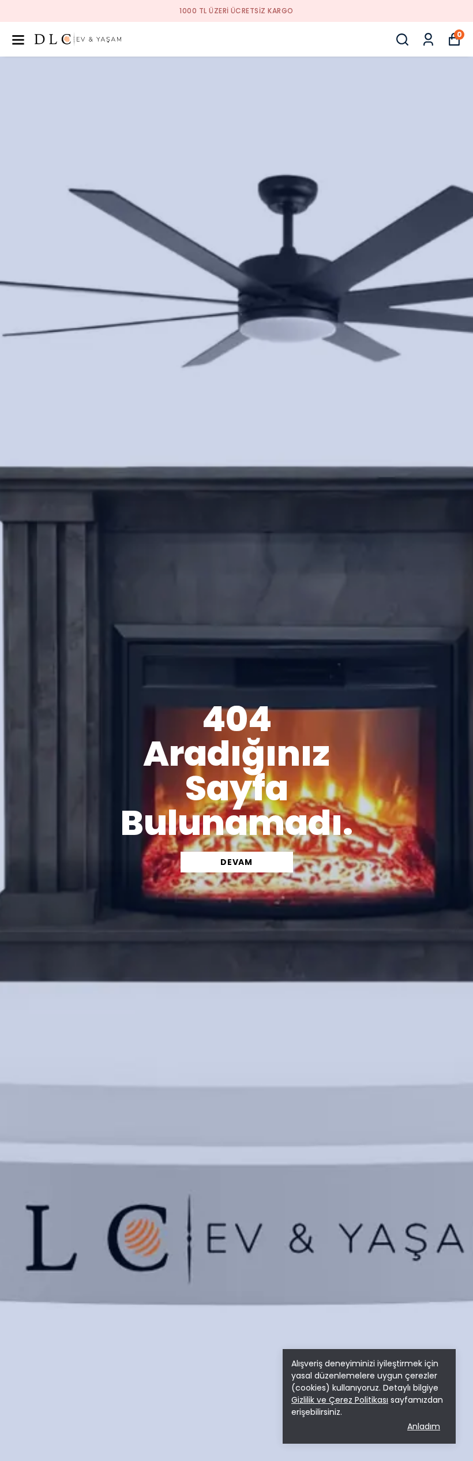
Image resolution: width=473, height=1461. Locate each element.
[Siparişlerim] (428, 39)
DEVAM (236, 862)
